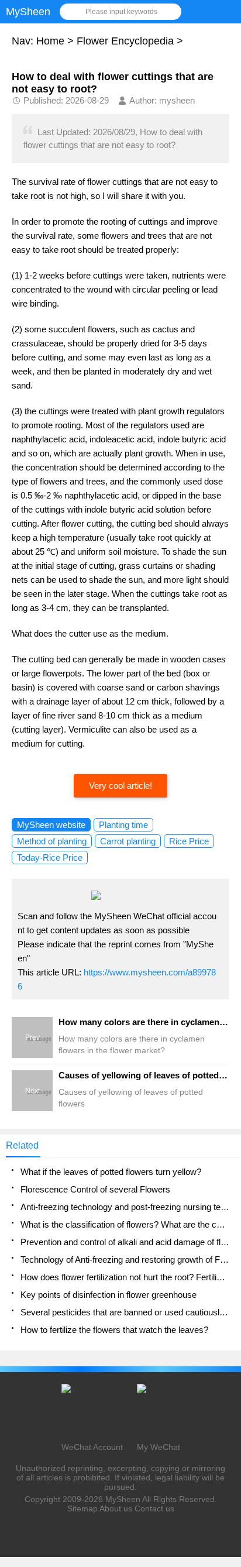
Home (50, 41)
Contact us (154, 1508)
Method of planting (52, 841)
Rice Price (189, 841)
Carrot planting (128, 841)
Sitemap (82, 1508)
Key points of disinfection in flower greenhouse (108, 1295)
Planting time (123, 825)
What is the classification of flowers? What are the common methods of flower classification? (124, 1224)
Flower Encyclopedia (125, 41)
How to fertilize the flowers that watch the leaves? (114, 1330)
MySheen (122, 1499)
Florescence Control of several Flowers (95, 1189)
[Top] (228, 1398)
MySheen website (51, 825)
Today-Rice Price (49, 857)
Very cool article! (120, 786)
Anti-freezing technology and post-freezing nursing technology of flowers (124, 1207)
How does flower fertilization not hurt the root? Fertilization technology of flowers (124, 1277)
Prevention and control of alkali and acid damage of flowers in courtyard (124, 1242)
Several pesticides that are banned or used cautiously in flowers (124, 1312)
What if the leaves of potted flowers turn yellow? (110, 1172)
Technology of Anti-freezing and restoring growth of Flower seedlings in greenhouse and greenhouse (124, 1259)
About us (115, 1508)
